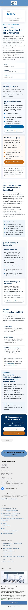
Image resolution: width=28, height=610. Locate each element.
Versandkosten (6, 525)
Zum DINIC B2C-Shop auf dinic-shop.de (12, 162)
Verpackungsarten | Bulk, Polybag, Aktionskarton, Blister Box (11, 550)
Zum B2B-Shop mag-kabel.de (14, 131)
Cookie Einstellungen (8, 533)
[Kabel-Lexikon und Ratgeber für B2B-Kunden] (14, 578)
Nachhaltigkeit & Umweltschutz (10, 510)
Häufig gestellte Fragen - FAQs (10, 515)
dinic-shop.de (13, 365)
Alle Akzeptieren (14, 603)
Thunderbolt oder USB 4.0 (9, 562)
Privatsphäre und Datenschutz (10, 531)
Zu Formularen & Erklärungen (14, 301)
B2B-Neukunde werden (14, 126)
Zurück (7, 440)
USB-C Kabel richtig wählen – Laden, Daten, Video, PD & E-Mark (13, 558)
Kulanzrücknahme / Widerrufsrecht (11, 513)
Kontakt (5, 523)
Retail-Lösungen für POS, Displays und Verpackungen (12, 544)
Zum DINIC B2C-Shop (14, 433)
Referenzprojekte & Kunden (9, 508)
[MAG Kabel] (14, 3)
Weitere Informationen (14, 606)
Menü (2, 2)
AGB (4, 528)
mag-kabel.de (10, 363)
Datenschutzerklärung (6, 599)
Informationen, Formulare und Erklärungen (13, 518)
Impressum (5, 520)
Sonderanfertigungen (8, 554)
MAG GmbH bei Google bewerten (9, 499)
